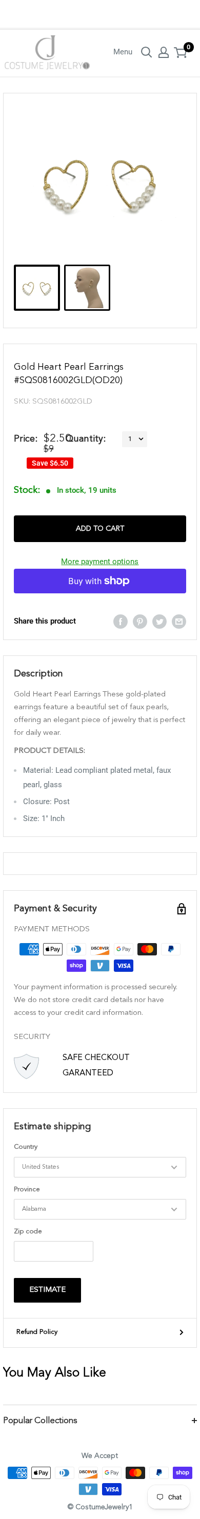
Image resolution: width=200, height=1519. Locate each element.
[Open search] (146, 52)
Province (27, 1189)
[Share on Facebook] (120, 621)
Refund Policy (36, 1332)
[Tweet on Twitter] (159, 621)
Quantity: (86, 439)
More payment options (99, 561)
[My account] (163, 52)
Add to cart (100, 528)
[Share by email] (179, 621)
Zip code (28, 1231)
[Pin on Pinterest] (140, 621)
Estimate (47, 1290)
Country (25, 1147)
